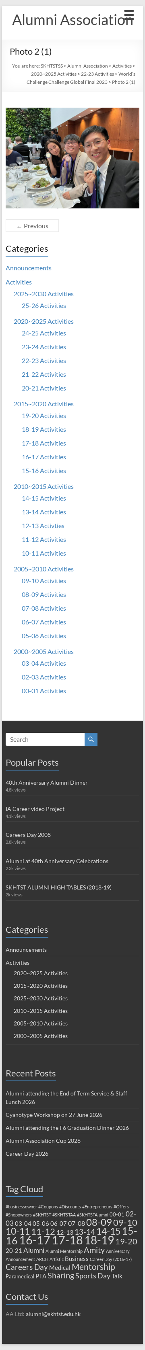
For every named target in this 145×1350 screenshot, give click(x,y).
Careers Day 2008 (28, 834)
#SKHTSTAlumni (92, 1214)
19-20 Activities (44, 415)
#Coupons (48, 1206)
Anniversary (118, 1251)
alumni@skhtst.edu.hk (53, 1313)
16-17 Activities (44, 457)
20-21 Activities (44, 388)
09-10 (125, 1222)
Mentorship (93, 1266)
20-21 (14, 1250)
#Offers (121, 1206)
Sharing (61, 1275)
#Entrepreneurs (97, 1206)
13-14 (85, 1231)
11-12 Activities (44, 539)
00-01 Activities (44, 690)
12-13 (64, 1232)
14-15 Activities (44, 498)
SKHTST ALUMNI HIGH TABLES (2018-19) (59, 887)
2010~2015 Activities (44, 486)
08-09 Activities (44, 594)
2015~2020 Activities (44, 404)
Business (77, 1258)
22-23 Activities (97, 74)
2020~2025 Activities (54, 74)
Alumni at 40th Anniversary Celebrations (57, 861)
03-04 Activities (44, 663)
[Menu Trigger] (129, 14)
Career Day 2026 (27, 1153)
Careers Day (27, 1266)
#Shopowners (19, 1214)
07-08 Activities (44, 608)
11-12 (43, 1231)
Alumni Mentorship (64, 1251)
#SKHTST (42, 1214)
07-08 (76, 1223)
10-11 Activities (44, 553)
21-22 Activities (44, 374)
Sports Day (92, 1275)
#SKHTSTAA (64, 1214)
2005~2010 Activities (44, 569)
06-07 (58, 1223)
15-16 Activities (44, 470)
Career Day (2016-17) (111, 1259)
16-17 (34, 1240)
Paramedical (20, 1276)
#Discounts (70, 1206)
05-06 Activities (44, 635)
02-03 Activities (44, 677)
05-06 (41, 1223)
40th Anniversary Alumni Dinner (47, 782)
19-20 (126, 1241)
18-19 (99, 1240)
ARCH (42, 1259)
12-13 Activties (43, 525)
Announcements (29, 268)
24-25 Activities (44, 333)
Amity (94, 1249)
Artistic (57, 1259)
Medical (59, 1267)
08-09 (99, 1222)
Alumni (33, 1250)
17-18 (67, 1240)
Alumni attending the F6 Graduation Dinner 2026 (67, 1127)
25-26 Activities (44, 305)
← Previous (32, 225)
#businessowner (21, 1206)
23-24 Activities (44, 346)
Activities (122, 66)
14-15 (108, 1231)
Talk (117, 1276)
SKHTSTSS (52, 66)
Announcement (20, 1259)
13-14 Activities (44, 512)
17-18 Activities (44, 443)
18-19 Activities (44, 429)
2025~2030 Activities (44, 293)
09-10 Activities (44, 580)
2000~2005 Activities (44, 651)
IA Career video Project (35, 808)
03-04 (23, 1223)
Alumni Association (72, 19)
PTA (40, 1276)
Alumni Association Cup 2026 (43, 1140)
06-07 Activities (44, 622)
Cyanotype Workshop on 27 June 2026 (54, 1114)
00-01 (117, 1214)
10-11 (18, 1231)
